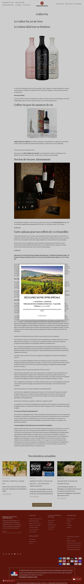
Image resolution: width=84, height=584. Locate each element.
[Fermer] (62, 266)
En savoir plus (42, 316)
